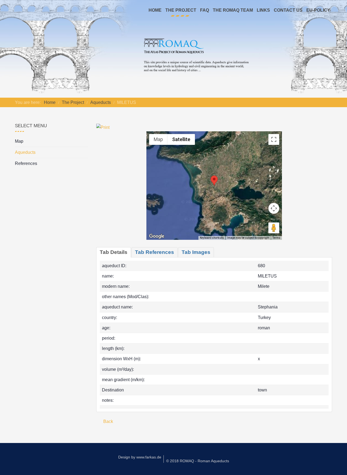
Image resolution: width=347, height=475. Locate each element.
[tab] (113, 252)
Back (107, 421)
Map (19, 141)
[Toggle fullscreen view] (273, 139)
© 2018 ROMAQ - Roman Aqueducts (197, 461)
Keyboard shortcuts (212, 237)
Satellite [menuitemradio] (181, 139)
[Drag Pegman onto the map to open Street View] (273, 227)
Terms (276, 237)
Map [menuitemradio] (158, 139)
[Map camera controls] (273, 208)
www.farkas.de (148, 457)
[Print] (103, 127)
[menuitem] (155, 10)
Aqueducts (25, 152)
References (26, 163)
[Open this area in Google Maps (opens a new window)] (157, 236)
